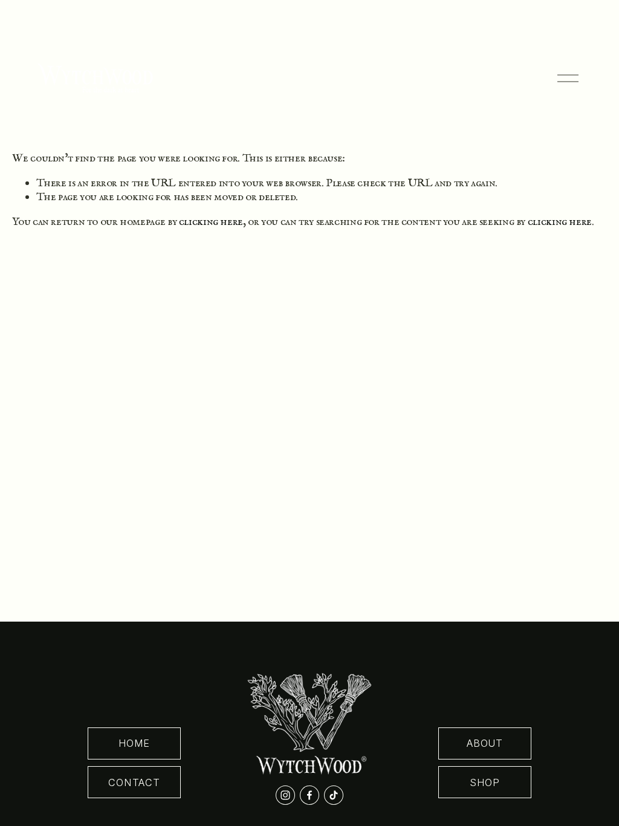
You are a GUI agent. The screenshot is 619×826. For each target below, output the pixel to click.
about (485, 743)
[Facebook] (309, 795)
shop (484, 782)
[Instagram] (285, 795)
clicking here (211, 222)
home (134, 743)
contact (134, 782)
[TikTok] (333, 795)
